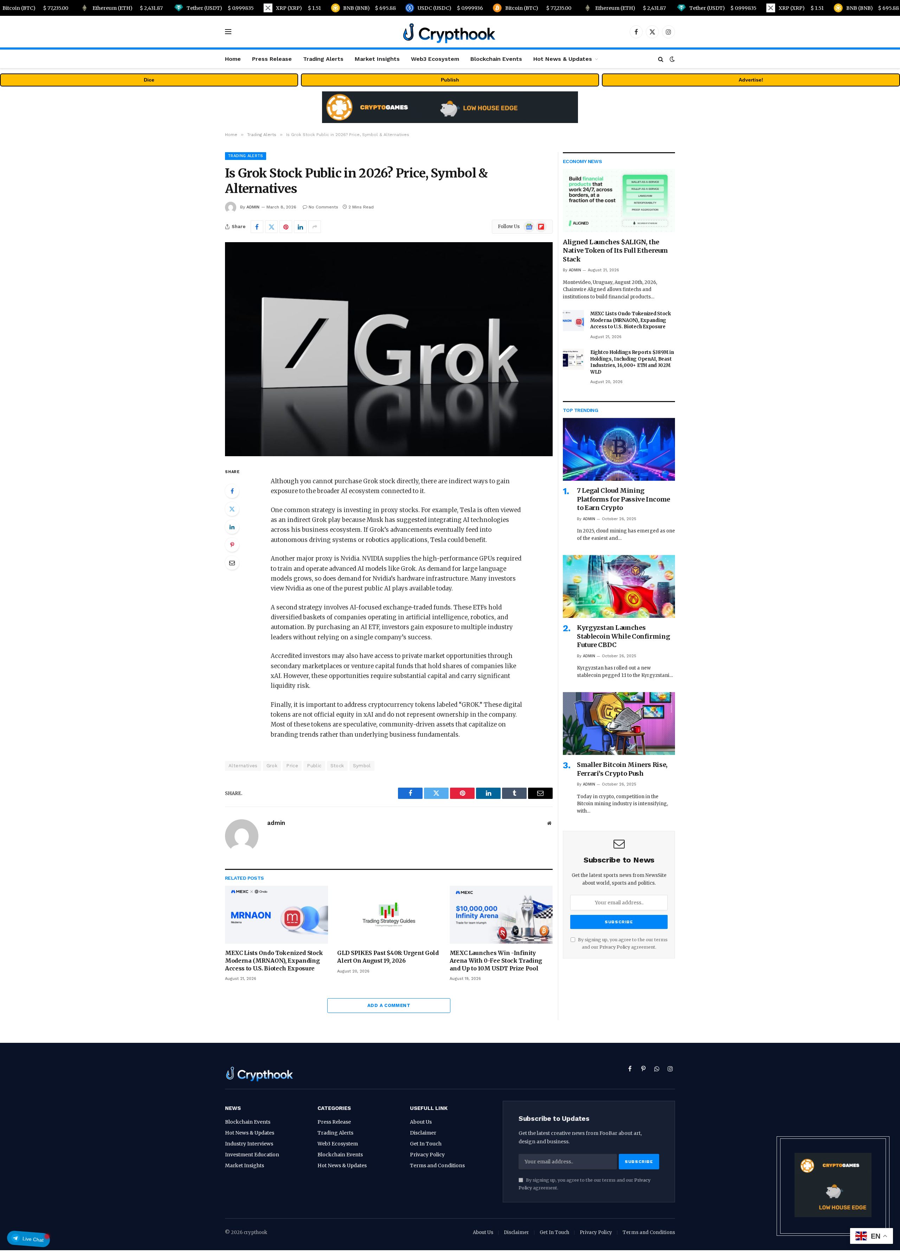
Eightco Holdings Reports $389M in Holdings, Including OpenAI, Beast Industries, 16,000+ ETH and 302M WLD (632, 362)
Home (233, 59)
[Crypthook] (449, 31)
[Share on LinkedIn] (300, 226)
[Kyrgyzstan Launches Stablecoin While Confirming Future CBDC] (619, 586)
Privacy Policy (614, 947)
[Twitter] (232, 509)
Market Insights (377, 59)
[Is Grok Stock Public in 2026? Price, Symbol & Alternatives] (389, 349)
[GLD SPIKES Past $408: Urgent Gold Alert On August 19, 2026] (388, 915)
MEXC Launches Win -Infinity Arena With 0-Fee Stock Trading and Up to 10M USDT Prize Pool (496, 960)
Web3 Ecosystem (435, 59)
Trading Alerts (323, 59)
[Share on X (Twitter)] (271, 226)
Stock (337, 765)
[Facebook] (232, 491)
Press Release (272, 59)
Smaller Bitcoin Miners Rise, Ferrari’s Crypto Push (622, 769)
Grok (272, 765)
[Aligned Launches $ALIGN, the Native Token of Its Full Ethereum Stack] (619, 200)
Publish (450, 80)
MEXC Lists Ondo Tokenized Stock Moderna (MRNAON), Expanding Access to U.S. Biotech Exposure (274, 960)
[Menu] (228, 32)
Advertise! (751, 80)
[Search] (661, 59)
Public (314, 765)
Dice (149, 80)
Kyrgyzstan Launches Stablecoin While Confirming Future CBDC (623, 636)
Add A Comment (388, 1005)
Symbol (362, 765)
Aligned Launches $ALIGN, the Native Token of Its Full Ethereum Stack (615, 250)
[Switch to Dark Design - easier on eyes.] (671, 59)
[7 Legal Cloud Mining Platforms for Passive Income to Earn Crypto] (619, 449)
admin (252, 207)
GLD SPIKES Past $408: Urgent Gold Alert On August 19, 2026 (387, 956)
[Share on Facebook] (257, 226)
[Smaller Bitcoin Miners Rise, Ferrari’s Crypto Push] (619, 723)
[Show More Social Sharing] (314, 226)
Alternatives (243, 765)
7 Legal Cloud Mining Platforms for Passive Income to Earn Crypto (623, 499)
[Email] (232, 563)
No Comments (323, 207)
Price (292, 765)
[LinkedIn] (232, 527)
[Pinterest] (232, 545)
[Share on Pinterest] (285, 226)
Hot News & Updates (562, 59)
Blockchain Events (496, 59)
